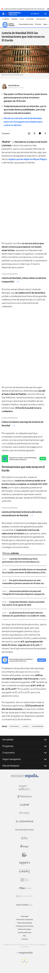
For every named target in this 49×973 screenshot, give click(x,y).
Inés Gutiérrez (13, 85)
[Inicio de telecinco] (3, 13)
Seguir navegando (11, 759)
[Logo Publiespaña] (24, 896)
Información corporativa (24, 919)
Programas (7, 746)
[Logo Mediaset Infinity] (24, 788)
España (14, 19)
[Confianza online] (24, 964)
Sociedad (30, 19)
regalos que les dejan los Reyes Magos (27, 159)
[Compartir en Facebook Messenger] (40, 133)
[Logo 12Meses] (25, 879)
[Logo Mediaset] (24, 777)
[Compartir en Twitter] (34, 133)
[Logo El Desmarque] (24, 821)
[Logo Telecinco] (24, 796)
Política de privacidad (24, 923)
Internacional (41, 19)
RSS (24, 936)
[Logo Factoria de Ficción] (24, 830)
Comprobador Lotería (25, 24)
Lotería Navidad (37, 726)
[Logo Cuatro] (24, 805)
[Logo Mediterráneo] (24, 905)
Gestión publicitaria (24, 932)
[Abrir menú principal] (45, 13)
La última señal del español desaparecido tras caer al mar (24, 9)
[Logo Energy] (24, 846)
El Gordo (38, 24)
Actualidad (7, 739)
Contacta (24, 939)
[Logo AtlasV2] (25, 888)
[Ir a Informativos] (14, 14)
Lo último (5, 19)
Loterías (25, 726)
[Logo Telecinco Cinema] (24, 871)
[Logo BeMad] (24, 855)
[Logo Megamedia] (25, 952)
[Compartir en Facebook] (45, 133)
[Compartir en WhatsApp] (29, 133)
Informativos (14, 726)
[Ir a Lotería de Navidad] (8, 24)
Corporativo (8, 752)
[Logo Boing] (24, 838)
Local (22, 19)
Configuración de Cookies (24, 926)
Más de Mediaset (10, 765)
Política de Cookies (24, 929)
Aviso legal (24, 916)
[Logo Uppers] (24, 863)
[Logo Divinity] (24, 813)
